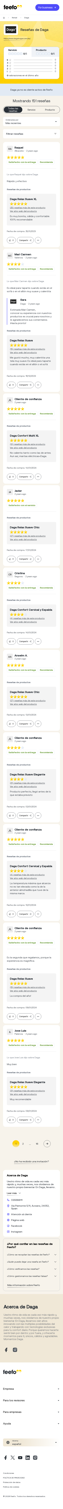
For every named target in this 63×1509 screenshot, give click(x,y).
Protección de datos (11, 1482)
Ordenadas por (12, 120)
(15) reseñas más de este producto (27, 349)
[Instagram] (35, 1458)
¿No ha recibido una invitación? (31, 1161)
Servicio (31, 109)
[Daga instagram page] (15, 1350)
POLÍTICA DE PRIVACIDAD (14, 1478)
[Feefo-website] (13, 7)
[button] (31, 121)
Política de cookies (11, 1487)
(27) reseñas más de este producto (28, 536)
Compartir (23, 240)
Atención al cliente (21, 1214)
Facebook (16, 1225)
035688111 (16, 1200)
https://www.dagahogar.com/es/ (17, 38)
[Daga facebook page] (6, 1350)
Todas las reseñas (13, 109)
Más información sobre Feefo (23, 1285)
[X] (13, 1458)
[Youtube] (20, 1458)
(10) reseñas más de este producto (27, 444)
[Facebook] (5, 1458)
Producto (50, 109)
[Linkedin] (28, 1458)
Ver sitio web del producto (23, 211)
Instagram (16, 1231)
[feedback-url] (15, 157)
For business (45, 7)
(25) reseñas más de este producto (27, 207)
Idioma (15, 1441)
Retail (14, 18)
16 (37, 1143)
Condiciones (8, 1473)
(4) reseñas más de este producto (27, 618)
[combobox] (31, 121)
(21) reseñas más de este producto (27, 783)
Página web (17, 1220)
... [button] (30, 1143)
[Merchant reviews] (11, 29)
